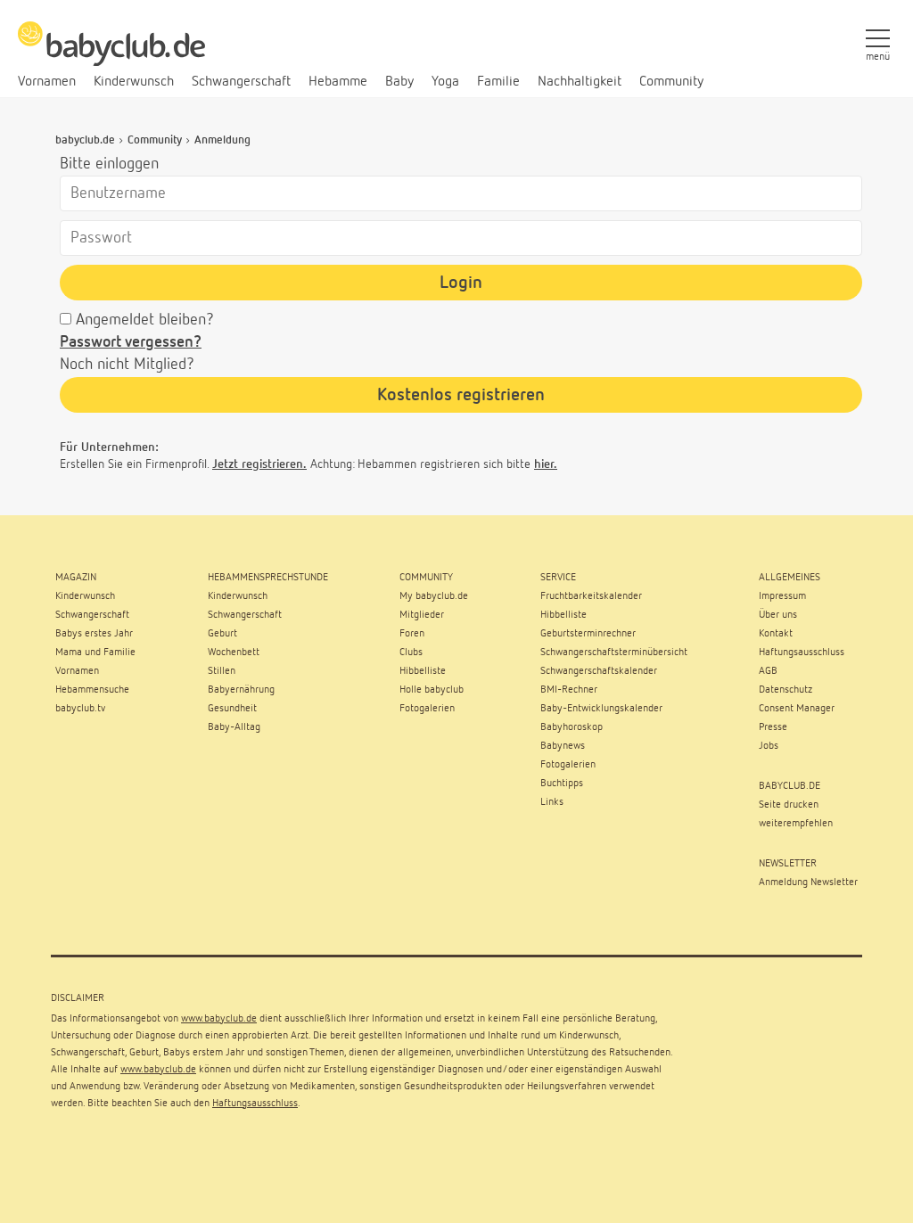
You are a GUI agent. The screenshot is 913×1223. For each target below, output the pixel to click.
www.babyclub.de (219, 1019)
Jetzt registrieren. (259, 464)
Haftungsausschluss (255, 1103)
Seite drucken (788, 805)
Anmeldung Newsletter (808, 882)
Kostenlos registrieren (461, 395)
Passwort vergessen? (131, 342)
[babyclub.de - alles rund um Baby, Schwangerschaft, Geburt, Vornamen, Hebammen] (111, 53)
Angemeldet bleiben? (145, 320)
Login (461, 282)
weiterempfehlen (796, 823)
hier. (545, 464)
